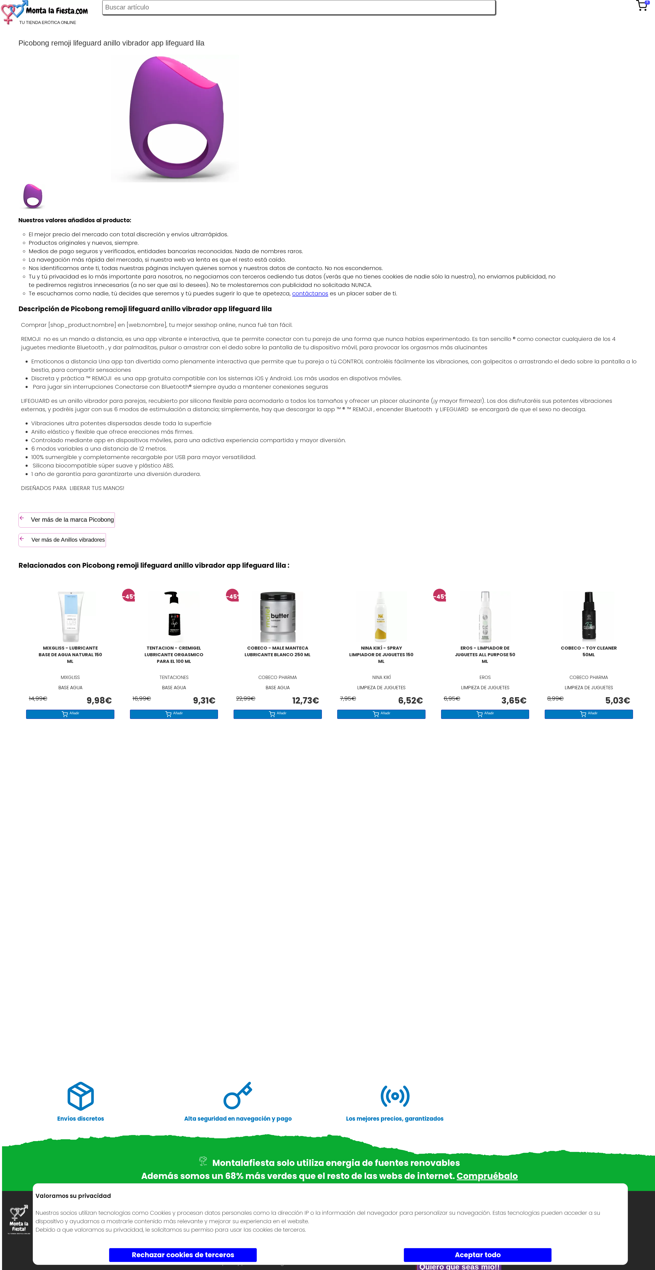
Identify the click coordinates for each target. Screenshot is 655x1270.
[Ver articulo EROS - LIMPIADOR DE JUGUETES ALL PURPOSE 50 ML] (485, 640)
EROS (485, 677)
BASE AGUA (70, 688)
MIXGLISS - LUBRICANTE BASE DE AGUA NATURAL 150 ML (70, 654)
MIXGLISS (70, 677)
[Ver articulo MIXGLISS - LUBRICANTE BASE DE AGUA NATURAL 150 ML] (70, 640)
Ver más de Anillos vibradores (67, 540)
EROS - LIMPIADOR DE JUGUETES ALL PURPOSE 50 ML (485, 654)
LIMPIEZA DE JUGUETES (381, 688)
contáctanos (310, 293)
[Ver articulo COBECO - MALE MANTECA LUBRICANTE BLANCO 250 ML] (277, 640)
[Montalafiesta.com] (51, 13)
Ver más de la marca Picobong (72, 519)
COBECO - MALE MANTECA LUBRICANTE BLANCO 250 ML (278, 651)
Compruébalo (487, 1176)
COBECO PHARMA (277, 677)
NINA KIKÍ (381, 677)
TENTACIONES (174, 677)
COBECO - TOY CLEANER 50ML (589, 651)
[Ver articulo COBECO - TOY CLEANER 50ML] (588, 640)
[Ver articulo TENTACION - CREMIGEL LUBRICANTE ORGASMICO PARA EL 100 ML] (174, 640)
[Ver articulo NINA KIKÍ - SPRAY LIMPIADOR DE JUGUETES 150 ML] (381, 640)
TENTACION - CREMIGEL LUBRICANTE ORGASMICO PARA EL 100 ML (174, 654)
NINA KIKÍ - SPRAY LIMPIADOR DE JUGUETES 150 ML (381, 654)
